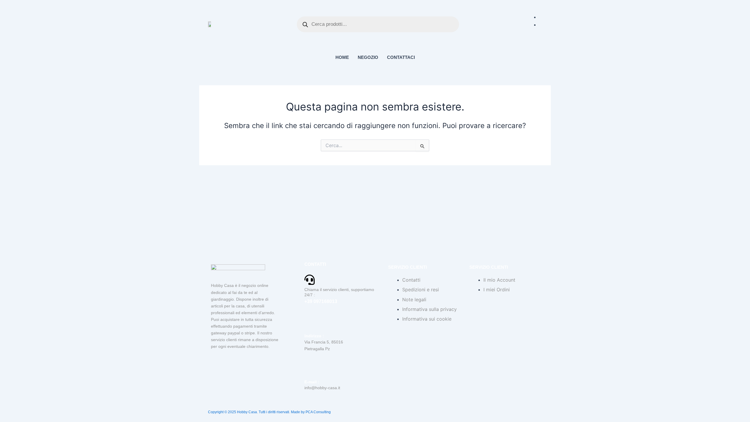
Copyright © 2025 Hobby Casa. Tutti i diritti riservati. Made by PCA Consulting (269, 412)
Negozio (368, 57)
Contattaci (401, 57)
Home (342, 57)
